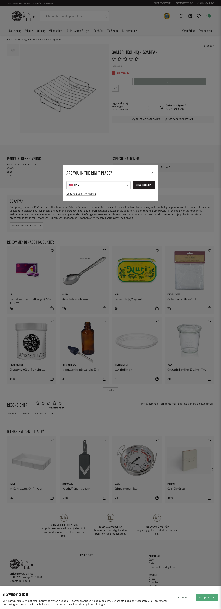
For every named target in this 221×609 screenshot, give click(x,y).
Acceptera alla (207, 597)
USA (76, 185)
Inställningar (183, 597)
